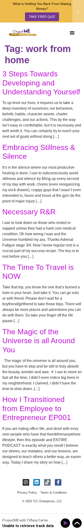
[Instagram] (26, 482)
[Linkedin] (36, 482)
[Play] (66, 523)
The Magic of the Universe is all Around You (38, 340)
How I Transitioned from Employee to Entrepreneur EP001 (36, 408)
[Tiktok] (47, 482)
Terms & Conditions (53, 492)
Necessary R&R (29, 212)
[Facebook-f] (58, 482)
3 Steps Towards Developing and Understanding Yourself (41, 83)
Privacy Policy (27, 492)
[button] (72, 32)
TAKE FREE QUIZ (42, 17)
